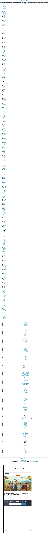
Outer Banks (4, 157)
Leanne (4, 147)
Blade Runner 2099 (4, 255)
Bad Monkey (4, 5)
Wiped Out (4, 249)
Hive (4, 265)
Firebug (4, 16)
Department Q (4, 133)
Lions (25, 395)
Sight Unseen (25, 341)
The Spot (4, 103)
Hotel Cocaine (4, 313)
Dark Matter (4, 12)
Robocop (4, 279)
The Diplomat (4, 180)
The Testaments (4, 104)
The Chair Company (25, 399)
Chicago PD (25, 353)
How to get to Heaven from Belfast (4, 141)
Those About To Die (4, 246)
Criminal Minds (4, 205)
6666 (4, 203)
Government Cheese (4, 19)
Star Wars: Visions (4, 73)
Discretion (4, 206)
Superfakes (4, 236)
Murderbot (4, 33)
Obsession (4, 276)
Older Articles (30, 530)
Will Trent (25, 326)
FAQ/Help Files (25, 423)
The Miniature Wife (4, 244)
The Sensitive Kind (25, 386)
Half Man (25, 391)
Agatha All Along (4, 60)
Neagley (4, 275)
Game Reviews (25, 444)
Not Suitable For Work (4, 89)
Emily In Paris (4, 136)
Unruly (25, 404)
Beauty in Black (4, 123)
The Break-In (4, 238)
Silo (4, 38)
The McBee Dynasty (25, 371)
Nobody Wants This (4, 156)
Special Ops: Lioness (4, 218)
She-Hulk (4, 70)
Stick (4, 42)
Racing (25, 450)
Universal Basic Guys (25, 351)
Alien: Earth (4, 107)
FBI (25, 330)
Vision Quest (4, 76)
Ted (4, 237)
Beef (4, 122)
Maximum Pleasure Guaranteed (4, 31)
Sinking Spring (4, 39)
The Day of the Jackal (4, 242)
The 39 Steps (4, 173)
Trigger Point (4, 197)
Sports (25, 452)
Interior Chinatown (4, 86)
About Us (25, 420)
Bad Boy (4, 121)
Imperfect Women (4, 24)
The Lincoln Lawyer (4, 187)
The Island (4, 99)
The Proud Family (4, 75)
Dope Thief (4, 13)
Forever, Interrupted (4, 137)
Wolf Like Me (4, 250)
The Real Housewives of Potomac (25, 375)
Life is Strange (4, 272)
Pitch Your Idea (25, 428)
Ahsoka (4, 61)
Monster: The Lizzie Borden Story (4, 152)
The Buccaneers (4, 45)
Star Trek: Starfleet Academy (4, 220)
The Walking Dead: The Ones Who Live (25, 363)
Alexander (4, 114)
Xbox (25, 448)
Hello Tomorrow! (4, 21)
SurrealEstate (25, 416)
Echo (4, 63)
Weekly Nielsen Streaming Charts (25, 439)
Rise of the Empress (4, 278)
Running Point (4, 163)
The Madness (4, 189)
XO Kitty (4, 200)
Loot (4, 27)
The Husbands (4, 47)
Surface (4, 43)
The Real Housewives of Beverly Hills (25, 372)
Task (25, 398)
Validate (25, 454)
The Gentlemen (4, 183)
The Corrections (4, 177)
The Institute (4, 316)
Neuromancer (4, 34)
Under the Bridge (4, 105)
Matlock (25, 333)
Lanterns (25, 394)
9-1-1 (25, 320)
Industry (25, 393)
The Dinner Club (4, 179)
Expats (4, 261)
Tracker (25, 336)
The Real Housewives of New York (25, 374)
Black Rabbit (4, 127)
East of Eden (4, 134)
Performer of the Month (29, 2)
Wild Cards (25, 342)
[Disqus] (18, 519)
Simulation (25, 451)
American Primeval (4, 117)
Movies (9, 2)
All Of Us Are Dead (4, 115)
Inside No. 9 (4, 266)
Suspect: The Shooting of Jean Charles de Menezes (4, 224)
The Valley (25, 376)
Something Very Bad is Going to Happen (4, 167)
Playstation (25, 446)
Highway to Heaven (26, 348)
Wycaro (4, 56)
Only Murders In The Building (4, 91)
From (4, 311)
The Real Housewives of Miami (25, 373)
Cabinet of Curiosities (4, 130)
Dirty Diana (4, 260)
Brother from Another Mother (4, 9)
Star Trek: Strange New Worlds (4, 222)
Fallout (4, 263)
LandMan (4, 210)
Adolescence (4, 113)
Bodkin (4, 129)
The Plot (4, 100)
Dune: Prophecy (25, 390)
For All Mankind (4, 17)
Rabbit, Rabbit (4, 160)
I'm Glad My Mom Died (4, 23)
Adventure (25, 449)
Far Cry (25, 381)
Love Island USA (4, 235)
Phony (4, 93)
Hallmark (5, 497)
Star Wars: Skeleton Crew (4, 72)
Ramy (4, 94)
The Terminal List (4, 296)
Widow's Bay (4, 55)
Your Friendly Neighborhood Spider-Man (4, 79)
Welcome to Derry (25, 405)
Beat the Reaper (4, 7)
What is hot (44, 2)
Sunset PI (25, 357)
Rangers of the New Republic (4, 69)
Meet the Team (25, 426)
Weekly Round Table (25, 435)
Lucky (4, 28)
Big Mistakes (4, 125)
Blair (25, 388)
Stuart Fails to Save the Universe (25, 397)
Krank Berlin (4, 25)
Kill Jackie (4, 269)
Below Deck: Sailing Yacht (25, 368)
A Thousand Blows (4, 59)
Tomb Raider (4, 301)
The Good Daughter (4, 243)
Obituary (4, 90)
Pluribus (4, 35)
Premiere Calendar (25, 429)
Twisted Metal (4, 247)
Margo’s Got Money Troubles (4, 29)
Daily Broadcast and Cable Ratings (25, 438)
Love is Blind (4, 150)
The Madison (4, 227)
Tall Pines (4, 172)
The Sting (4, 52)
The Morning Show (4, 49)
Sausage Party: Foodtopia (4, 281)
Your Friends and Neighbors (4, 58)
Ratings (25, 436)
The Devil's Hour (4, 288)
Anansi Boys (4, 252)
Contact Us (25, 422)
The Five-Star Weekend (4, 239)
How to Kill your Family (4, 142)
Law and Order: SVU (25, 355)
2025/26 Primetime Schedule (25, 419)
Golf (4, 139)
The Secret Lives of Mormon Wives (4, 102)
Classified (4, 258)
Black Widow (4, 82)
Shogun (4, 109)
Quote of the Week (36, 2)
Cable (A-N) (25, 358)
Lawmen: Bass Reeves (4, 212)
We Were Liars (4, 304)
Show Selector (5, 2)
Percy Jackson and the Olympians (4, 67)
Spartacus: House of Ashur (25, 413)
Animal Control (25, 344)
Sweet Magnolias (4, 171)
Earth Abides (4, 309)
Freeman (4, 232)
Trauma (4, 228)
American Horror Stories (4, 108)
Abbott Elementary (25, 321)
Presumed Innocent (4, 36)
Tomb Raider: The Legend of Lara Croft (4, 196)
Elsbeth (25, 329)
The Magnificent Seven (4, 317)
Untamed (4, 198)
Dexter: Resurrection (25, 407)
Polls (17, 2)
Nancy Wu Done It (4, 274)
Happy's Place (25, 354)
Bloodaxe (4, 256)
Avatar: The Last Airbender (4, 120)
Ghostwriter (4, 18)
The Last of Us (25, 400)
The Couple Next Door (25, 414)
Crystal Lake (4, 231)
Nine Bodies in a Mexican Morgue (4, 314)
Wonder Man (4, 77)
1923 (4, 202)
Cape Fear (4, 10)
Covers (4, 132)
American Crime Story (25, 379)
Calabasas (4, 131)
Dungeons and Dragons (4, 207)
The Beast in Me (4, 174)
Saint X (4, 96)
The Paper (4, 245)
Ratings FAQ (25, 441)
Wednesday (4, 199)
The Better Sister (4, 285)
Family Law (25, 338)
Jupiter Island (4, 145)
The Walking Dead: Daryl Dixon (25, 362)
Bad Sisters (4, 6)
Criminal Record (4, 11)
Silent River (4, 282)
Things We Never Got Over (4, 300)
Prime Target (4, 37)
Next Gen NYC (25, 369)
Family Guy (25, 347)
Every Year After (4, 262)
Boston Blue (25, 327)
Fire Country (25, 331)
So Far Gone (4, 165)
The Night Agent (4, 190)
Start (1, 2)
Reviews (25, 432)
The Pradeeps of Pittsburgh (4, 295)
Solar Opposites (4, 97)
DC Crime (25, 389)
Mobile (25, 445)
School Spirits (4, 216)
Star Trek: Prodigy (4, 168)
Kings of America (4, 146)
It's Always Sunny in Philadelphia (25, 383)
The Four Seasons (4, 181)
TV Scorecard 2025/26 (25, 434)
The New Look (4, 50)
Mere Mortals (4, 32)
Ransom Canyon (4, 161)
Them (4, 297)
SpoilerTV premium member (35, 461)
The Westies (4, 318)
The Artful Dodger (4, 98)
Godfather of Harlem (4, 312)
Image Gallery (25, 424)
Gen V (4, 264)
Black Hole (4, 126)
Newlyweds (25, 356)
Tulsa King (4, 229)
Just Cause (4, 267)
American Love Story (25, 380)
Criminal (4, 259)
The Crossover (4, 74)
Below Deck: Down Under (25, 367)
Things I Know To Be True (4, 299)
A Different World (4, 112)
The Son (25, 402)
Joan (25, 339)
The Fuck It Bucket (4, 182)
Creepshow (25, 359)
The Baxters (4, 284)
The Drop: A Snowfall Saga (25, 384)
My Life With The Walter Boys (4, 154)
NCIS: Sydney (25, 335)
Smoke (4, 41)
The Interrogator (25, 350)
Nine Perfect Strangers (4, 88)
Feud (25, 382)
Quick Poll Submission (25, 430)
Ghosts (25, 332)
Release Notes (25, 431)
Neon (4, 155)
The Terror (25, 361)
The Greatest (4, 291)
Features (25, 417)
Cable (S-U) (25, 406)
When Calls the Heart (6, 473)
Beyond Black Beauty (4, 254)
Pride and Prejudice (4, 159)
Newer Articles (5, 530)
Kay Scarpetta (4, 268)
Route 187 (4, 215)
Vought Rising (4, 303)
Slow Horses (4, 40)
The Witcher (4, 192)
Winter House (25, 377)
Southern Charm (25, 370)
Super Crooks (4, 170)
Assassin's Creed (4, 119)
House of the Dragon (25, 392)
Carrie (4, 257)
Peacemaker (25, 396)
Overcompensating (4, 277)
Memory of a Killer (25, 349)
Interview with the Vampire (25, 365)
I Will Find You (4, 143)
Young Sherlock (4, 305)
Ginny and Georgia (4, 138)
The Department (25, 408)
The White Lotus (25, 403)
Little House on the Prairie (4, 148)
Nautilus (25, 360)
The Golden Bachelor (25, 324)
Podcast (41, 2)
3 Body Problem (4, 111)
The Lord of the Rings (4, 292)
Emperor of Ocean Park (4, 310)
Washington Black (4, 106)
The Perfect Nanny (25, 401)
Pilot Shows (25, 427)
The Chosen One (4, 176)
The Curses (4, 178)
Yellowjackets (25, 409)
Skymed (4, 217)
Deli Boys (4, 85)
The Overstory (4, 191)
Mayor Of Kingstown (4, 213)
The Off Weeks (4, 51)
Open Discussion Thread (25, 421)
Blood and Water (4, 128)
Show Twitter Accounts (25, 433)
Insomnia (4, 209)
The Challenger (4, 287)
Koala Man (4, 87)
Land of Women (4, 26)
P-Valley (25, 411)
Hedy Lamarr (4, 20)
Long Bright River (4, 234)
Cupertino (25, 328)
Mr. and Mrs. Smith (4, 273)
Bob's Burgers (25, 346)
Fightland (25, 410)
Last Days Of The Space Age (4, 65)
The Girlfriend (4, 290)
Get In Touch (24, 3)
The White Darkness (4, 54)
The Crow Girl (4, 226)
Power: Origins (25, 412)
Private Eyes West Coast (25, 340)
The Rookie (25, 325)
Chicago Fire (25, 352)
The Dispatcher (4, 46)
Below (4, 124)
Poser (4, 158)
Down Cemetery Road (4, 15)
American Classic (4, 307)
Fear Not (4, 208)
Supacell (4, 169)
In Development (25, 425)
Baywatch (26, 345)
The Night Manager (4, 293)
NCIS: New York (25, 334)
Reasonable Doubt (4, 95)
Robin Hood (4, 315)
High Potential (25, 322)
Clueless (4, 204)
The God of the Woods (4, 185)
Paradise (4, 92)
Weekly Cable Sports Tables (25, 440)
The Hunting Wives (4, 186)
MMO (25, 453)
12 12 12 (4, 4)
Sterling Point (4, 283)
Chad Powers (4, 84)
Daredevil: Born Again (4, 62)
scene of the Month (22, 2)
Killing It (4, 233)
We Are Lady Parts (4, 248)
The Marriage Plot (25, 385)
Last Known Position (4, 270)
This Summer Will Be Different (4, 194)
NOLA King (4, 214)
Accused (25, 343)
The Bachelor (25, 323)
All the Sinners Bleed (4, 116)
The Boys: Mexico (4, 286)
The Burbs (4, 240)
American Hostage (4, 308)
